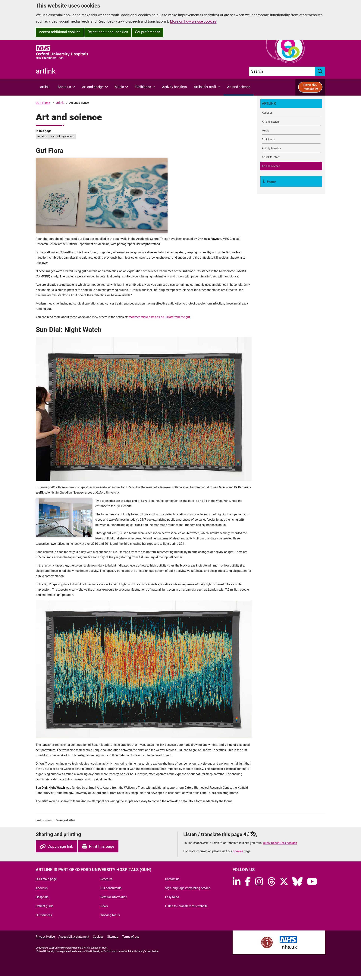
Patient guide (44, 906)
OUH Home (43, 103)
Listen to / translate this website (186, 906)
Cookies (98, 936)
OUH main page (46, 879)
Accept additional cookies (59, 32)
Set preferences (147, 32)
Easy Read (172, 897)
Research (106, 879)
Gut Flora (42, 136)
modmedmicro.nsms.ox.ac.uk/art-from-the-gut (159, 317)
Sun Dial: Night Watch (62, 136)
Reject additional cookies (108, 32)
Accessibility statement (73, 936)
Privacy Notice (45, 936)
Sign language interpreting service (187, 888)
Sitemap (112, 936)
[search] (320, 71)
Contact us (172, 879)
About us (42, 888)
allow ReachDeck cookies (280, 843)
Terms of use (130, 936)
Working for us (110, 915)
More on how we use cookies (193, 21)
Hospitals (42, 897)
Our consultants (110, 888)
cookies (238, 851)
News (104, 906)
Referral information (113, 897)
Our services (44, 915)
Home (271, 181)
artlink (60, 102)
